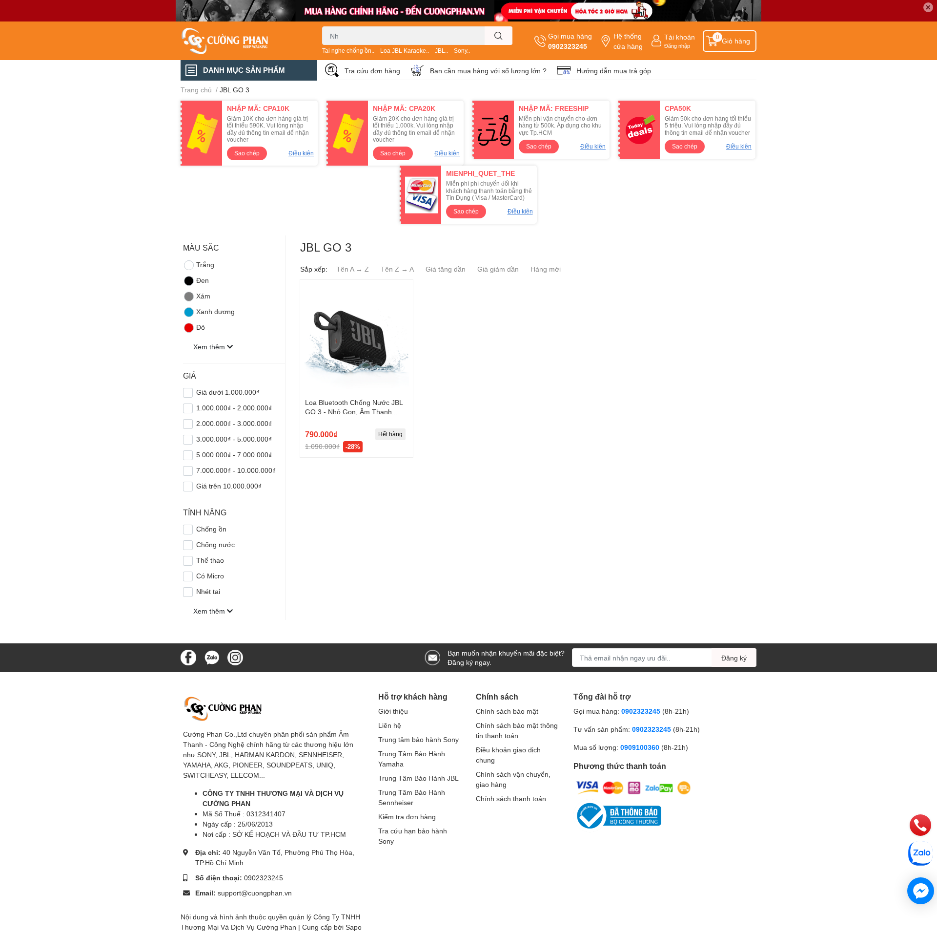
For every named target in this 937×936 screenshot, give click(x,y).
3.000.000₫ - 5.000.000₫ (234, 439)
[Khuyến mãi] (468, 10)
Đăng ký (734, 658)
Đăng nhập (677, 46)
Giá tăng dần (446, 269)
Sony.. (462, 50)
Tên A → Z (352, 269)
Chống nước (215, 544)
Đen (202, 280)
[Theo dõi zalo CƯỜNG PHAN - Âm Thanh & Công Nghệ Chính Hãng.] (212, 657)
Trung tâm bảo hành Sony (418, 739)
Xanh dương (215, 311)
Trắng (205, 264)
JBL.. (441, 50)
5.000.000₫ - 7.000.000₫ (234, 454)
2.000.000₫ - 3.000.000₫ (234, 423)
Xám (203, 296)
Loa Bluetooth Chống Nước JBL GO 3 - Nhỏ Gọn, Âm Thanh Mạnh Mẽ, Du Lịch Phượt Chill (354, 411)
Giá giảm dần (498, 269)
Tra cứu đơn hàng (372, 70)
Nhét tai (208, 591)
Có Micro (210, 576)
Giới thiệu (393, 711)
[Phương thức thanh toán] (633, 787)
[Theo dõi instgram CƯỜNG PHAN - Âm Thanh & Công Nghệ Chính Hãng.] (235, 657)
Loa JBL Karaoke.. (404, 50)
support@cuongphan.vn (255, 893)
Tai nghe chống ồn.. (348, 50)
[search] (498, 35)
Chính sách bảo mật (507, 711)
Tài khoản (679, 37)
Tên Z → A (397, 269)
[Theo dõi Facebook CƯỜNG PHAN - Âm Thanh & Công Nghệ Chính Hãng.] (188, 657)
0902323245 (567, 46)
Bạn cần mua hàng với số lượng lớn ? (488, 70)
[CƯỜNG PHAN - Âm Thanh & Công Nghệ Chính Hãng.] (241, 41)
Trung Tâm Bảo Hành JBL (418, 778)
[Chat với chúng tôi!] (920, 890)
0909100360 (640, 747)
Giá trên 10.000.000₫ (229, 486)
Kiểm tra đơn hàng (407, 816)
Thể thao (210, 560)
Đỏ (200, 327)
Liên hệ (389, 725)
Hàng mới (545, 269)
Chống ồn (211, 529)
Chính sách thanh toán (511, 798)
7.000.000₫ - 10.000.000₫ (236, 470)
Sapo (354, 927)
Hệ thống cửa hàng (628, 41)
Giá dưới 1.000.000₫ (228, 392)
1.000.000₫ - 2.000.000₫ (234, 408)
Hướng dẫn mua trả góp (613, 70)
